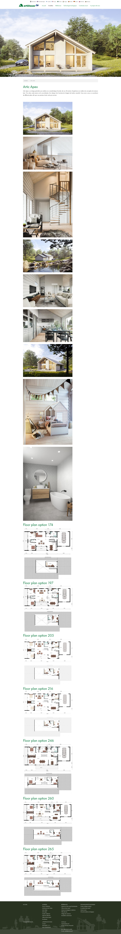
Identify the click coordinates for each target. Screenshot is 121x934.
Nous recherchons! (46, 927)
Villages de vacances (66, 913)
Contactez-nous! (83, 5)
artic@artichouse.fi (69, 931)
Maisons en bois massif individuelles (69, 906)
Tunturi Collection (46, 906)
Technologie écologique (70, 5)
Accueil (44, 5)
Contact (44, 923)
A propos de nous (95, 5)
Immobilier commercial (66, 915)
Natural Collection (46, 915)
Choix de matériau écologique (87, 912)
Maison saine (84, 910)
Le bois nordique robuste (86, 906)
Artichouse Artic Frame (47, 908)
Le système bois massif (85, 908)
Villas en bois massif (46, 917)
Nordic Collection (46, 913)
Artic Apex (32, 80)
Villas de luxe (64, 912)
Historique (44, 925)
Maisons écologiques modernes (68, 910)
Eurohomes (44, 919)
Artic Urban (44, 910)
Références (58, 5)
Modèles (50, 5)
